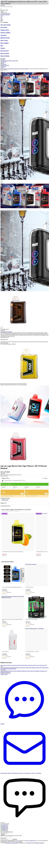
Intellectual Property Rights (10, 668)
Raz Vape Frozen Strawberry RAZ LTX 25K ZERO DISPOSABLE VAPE (12, 620)
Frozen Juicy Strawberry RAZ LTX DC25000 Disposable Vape (11, 587)
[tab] (24, 344)
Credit (26, 667)
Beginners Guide (20, 671)
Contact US (3, 674)
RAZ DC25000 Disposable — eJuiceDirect (32, 651)
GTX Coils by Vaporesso (29, 587)
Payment (29, 667)
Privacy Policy (27, 671)
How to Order (10, 667)
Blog (10, 671)
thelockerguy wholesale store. (12, 842)
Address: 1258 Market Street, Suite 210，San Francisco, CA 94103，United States (24, 773)
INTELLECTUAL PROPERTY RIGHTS (35, 842)
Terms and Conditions (34, 671)
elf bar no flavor (16, 665)
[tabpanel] (24, 404)
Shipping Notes (4, 503)
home (2, 68)
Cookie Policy (42, 671)
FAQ (6, 674)
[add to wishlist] (1, 500)
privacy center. (19, 841)
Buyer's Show (14, 671)
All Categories (7, 672)
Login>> (5, 555)
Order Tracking (42, 667)
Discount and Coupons (20, 667)
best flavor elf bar (43, 665)
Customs (37, 667)
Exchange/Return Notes (5, 505)
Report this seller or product (6, 331)
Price (14, 667)
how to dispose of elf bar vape (7, 665)
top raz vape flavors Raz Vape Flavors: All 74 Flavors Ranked (16, 68)
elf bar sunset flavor (23, 665)
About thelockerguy (5, 671)
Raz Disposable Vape (5, 651)
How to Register (4, 667)
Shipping (33, 667)
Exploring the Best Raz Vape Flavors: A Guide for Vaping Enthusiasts (12, 551)
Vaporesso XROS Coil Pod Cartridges (31, 619)
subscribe (3, 834)
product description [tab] (4, 342)
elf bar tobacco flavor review (33, 665)
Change (46, 478)
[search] (1, 9)
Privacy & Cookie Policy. (30, 840)
